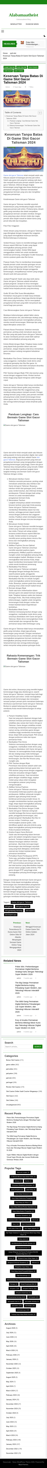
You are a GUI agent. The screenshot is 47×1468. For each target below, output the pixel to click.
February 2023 (11, 1440)
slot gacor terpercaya (23, 1293)
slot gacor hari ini (22, 906)
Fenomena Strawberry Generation (23, 1185)
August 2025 (10, 1377)
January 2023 (11, 1444)
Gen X (35, 1220)
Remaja (13, 1284)
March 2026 (10, 1350)
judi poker (33, 67)
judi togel (18, 71)
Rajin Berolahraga (23, 1275)
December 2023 (12, 1404)
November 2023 (12, 1408)
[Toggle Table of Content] (38, 113)
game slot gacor (17, 1189)
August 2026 (10, 1328)
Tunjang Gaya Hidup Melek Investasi (23, 1314)
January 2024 (11, 1399)
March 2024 (10, 1391)
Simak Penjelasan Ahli (28, 1284)
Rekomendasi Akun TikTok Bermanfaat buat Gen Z (23, 1280)
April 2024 (9, 1386)
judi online (21, 67)
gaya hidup (30, 1189)
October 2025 (11, 1368)
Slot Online (10, 1100)
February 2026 (11, 1355)
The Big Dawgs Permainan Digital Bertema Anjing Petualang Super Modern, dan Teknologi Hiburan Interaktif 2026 (28, 988)
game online (9, 67)
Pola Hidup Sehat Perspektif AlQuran (23, 1271)
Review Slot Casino (13, 1087)
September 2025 (12, 1373)
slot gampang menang (13, 910)
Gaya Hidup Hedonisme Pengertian (23, 1198)
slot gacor (9, 906)
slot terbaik (30, 1305)
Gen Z (16, 1224)
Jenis (11, 1258)
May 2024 (9, 1382)
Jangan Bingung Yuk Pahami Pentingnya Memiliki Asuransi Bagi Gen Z (23, 1253)
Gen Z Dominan (28, 1224)
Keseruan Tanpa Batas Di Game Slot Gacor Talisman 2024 (21, 117)
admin (7, 87)
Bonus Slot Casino (12, 1060)
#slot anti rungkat (23, 1172)
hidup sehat (23, 1239)
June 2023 (10, 1422)
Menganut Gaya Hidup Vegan (28, 1258)
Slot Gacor (10, 1096)
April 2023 (9, 1431)
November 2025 (12, 1364)
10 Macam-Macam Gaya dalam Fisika (23, 1176)
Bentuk (28, 1181)
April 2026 (9, 1346)
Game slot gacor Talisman (13, 175)
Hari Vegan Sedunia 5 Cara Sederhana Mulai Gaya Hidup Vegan (23, 1234)
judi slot (8, 71)
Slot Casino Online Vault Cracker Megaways (22, 1091)
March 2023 (10, 1435)
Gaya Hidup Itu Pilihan (23, 1202)
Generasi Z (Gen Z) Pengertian (18, 1220)
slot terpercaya (10, 915)
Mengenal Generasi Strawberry (18, 1262)
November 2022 (12, 1453)
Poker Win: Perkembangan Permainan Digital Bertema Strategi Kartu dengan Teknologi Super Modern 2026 (33, 43)
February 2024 (11, 1395)
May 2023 (9, 1426)
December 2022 (12, 1449)
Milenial (35, 1262)
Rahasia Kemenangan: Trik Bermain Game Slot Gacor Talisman (25, 127)
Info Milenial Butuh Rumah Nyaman (23, 1243)
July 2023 (9, 1417)
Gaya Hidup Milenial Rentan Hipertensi (23, 1207)
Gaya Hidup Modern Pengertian (23, 1211)
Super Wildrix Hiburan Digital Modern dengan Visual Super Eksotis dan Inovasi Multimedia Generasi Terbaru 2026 (23, 1157)
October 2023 (11, 1413)
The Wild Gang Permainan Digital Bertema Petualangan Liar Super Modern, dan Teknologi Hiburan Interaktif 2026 (27, 1006)
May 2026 (9, 1341)
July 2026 (9, 1332)
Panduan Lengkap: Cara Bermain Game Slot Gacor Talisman (24, 122)
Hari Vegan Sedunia (31, 1228)
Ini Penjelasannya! (23, 1247)
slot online (30, 910)
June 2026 (10, 1337)
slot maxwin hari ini (14, 1301)
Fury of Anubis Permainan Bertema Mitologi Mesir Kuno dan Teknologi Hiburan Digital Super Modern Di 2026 (24, 1148)
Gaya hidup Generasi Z (23, 1194)
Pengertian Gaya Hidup (23, 1267)
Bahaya (18, 1181)
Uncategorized (11, 1105)
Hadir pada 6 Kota (14, 1228)
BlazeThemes (23, 1464)
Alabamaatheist (23, 15)
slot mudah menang (32, 1301)
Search (37, 1047)
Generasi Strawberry (23, 1215)
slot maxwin (33, 1297)
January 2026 (11, 1359)
